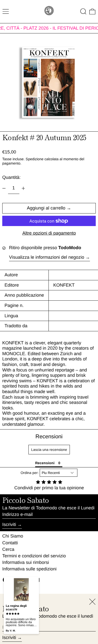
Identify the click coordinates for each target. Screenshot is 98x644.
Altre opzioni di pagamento (49, 233)
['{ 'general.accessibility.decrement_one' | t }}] (4, 188)
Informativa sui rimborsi (25, 562)
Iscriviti (9, 524)
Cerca (8, 549)
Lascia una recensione (49, 450)
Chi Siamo (12, 536)
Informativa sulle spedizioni (29, 568)
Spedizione (34, 159)
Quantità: (11, 177)
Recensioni (49, 436)
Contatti (10, 542)
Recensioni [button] (45, 463)
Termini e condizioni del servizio (34, 555)
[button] (83, 11)
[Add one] (23, 188)
